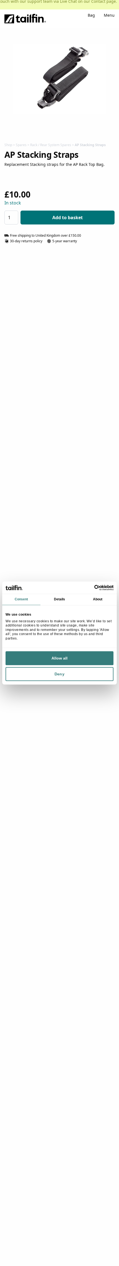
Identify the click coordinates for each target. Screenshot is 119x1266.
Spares (21, 145)
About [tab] (98, 599)
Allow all (59, 658)
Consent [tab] (21, 599)
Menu (109, 16)
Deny (59, 674)
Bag (91, 16)
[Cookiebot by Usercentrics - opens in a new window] (89, 587)
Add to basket (67, 217)
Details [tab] (59, 599)
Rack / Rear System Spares (50, 145)
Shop (8, 145)
